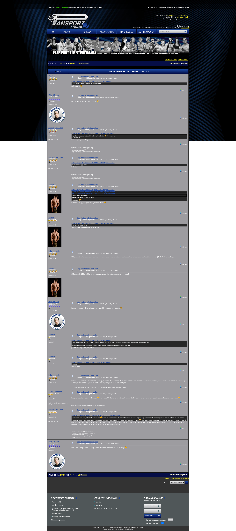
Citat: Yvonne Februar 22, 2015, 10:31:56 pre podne (91, 81)
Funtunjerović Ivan (55, 128)
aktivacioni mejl (182, 17)
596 (64, 64)
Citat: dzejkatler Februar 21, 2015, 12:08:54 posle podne (92, 163)
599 (73, 64)
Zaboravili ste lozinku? (152, 500)
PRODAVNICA (148, 32)
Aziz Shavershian (55, 392)
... (59, 64)
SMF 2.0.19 (96, 527)
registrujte (182, 15)
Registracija (126, 32)
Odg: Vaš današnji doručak (87, 76)
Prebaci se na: (166, 482)
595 (61, 64)
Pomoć (67, 32)
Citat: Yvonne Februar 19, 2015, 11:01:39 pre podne (91, 340)
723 (78, 64)
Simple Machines (116, 527)
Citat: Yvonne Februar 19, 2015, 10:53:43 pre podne (91, 362)
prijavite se (171, 15)
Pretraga (86, 32)
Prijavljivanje (107, 32)
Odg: (79, 251)
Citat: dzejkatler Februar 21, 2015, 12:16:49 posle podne (92, 190)
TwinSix (51, 76)
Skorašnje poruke (58, 520)
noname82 (185, 28)
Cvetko (51, 184)
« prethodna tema (171, 60)
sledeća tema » (183, 60)
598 (70, 64)
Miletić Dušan (53, 95)
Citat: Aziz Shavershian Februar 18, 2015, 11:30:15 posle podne (95, 415)
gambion (51, 335)
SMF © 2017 (105, 527)
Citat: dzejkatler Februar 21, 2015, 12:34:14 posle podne (92, 133)
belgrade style (53, 251)
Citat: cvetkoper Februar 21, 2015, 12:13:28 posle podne (93, 192)
